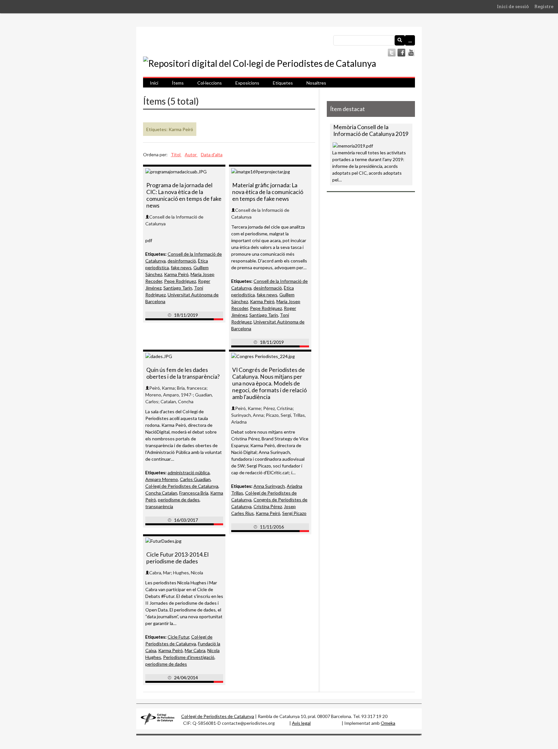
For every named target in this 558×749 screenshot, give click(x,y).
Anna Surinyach (269, 486)
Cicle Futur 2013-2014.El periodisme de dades (177, 558)
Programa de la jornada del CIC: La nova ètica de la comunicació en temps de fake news (184, 195)
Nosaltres (316, 83)
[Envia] (400, 40)
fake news (181, 267)
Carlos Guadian (195, 479)
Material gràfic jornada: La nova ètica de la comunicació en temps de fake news (267, 192)
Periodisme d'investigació (188, 657)
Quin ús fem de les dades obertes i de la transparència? (183, 373)
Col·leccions (209, 83)
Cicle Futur (178, 637)
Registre (543, 6)
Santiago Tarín (177, 288)
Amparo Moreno (161, 479)
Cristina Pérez (267, 506)
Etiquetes (283, 83)
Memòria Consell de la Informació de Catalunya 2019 (370, 130)
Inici (154, 83)
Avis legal (301, 723)
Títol (176, 154)
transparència (159, 506)
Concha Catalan (161, 493)
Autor (191, 154)
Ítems (178, 83)
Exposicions (247, 83)
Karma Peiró (176, 274)
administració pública (189, 472)
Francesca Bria (193, 493)
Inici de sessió (513, 6)
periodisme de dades (179, 499)
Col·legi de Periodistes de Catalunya (181, 486)
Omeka (388, 723)
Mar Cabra (195, 650)
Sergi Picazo (294, 513)
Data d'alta (211, 154)
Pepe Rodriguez (180, 281)
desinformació (182, 260)
